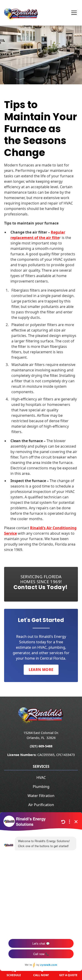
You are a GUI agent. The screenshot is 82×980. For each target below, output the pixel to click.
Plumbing (41, 786)
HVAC (41, 777)
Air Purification (41, 804)
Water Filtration (41, 795)
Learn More (41, 669)
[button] (71, 12)
